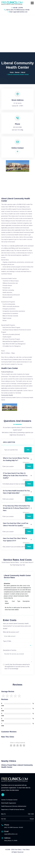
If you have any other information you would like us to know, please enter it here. (16, 508)
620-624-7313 (16, 130)
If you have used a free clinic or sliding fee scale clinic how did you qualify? (15, 475)
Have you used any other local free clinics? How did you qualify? (15, 524)
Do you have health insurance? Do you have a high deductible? (16, 492)
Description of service (9, 650)
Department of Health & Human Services (12, 809)
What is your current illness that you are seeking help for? (16, 459)
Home (12, 72)
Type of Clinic (7, 641)
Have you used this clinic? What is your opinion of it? (15, 539)
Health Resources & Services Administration (13, 806)
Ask (28, 450)
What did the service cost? (11, 632)
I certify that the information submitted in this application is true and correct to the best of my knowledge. (17, 666)
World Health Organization (8, 803)
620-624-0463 (17, 127)
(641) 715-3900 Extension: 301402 (20, 9)
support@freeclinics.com (20, 12)
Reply (29, 466)
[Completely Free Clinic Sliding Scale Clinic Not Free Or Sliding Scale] (17, 645)
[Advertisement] (17, 33)
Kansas (17, 72)
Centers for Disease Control (9, 800)
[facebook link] (2, 794)
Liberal (23, 72)
